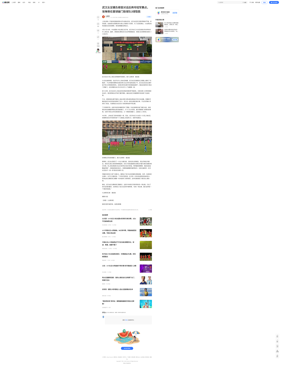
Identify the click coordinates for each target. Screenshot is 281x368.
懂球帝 (103, 283)
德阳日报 (104, 295)
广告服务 (129, 357)
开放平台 (124, 357)
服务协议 (115, 357)
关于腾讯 (104, 357)
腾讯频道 (147, 357)
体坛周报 (104, 272)
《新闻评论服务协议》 (122, 312)
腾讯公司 (125, 363)
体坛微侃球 (104, 224)
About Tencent (110, 357)
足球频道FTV (105, 307)
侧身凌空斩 (104, 248)
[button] (175, 13)
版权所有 (129, 363)
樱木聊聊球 (104, 236)
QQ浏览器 (142, 357)
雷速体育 (104, 260)
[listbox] (127, 261)
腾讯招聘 (133, 357)
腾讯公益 (138, 357)
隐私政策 (120, 357)
